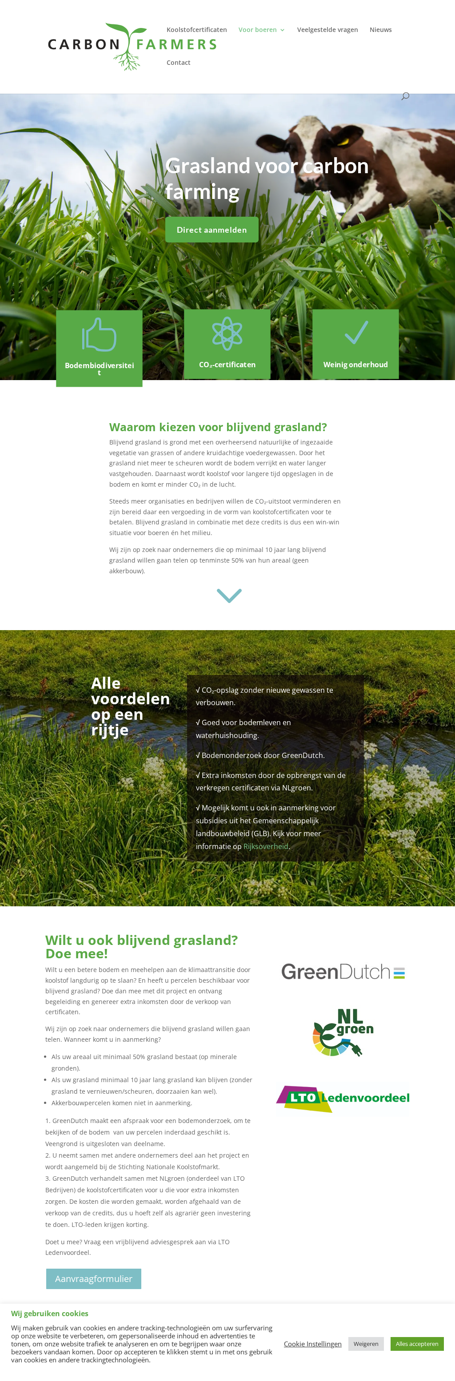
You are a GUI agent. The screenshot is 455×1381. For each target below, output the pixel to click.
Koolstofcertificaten (197, 30)
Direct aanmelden (212, 229)
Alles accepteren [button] (417, 1344)
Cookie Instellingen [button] (313, 1344)
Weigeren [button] (366, 1344)
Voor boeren (258, 30)
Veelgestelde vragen (327, 30)
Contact (179, 63)
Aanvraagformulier (93, 1279)
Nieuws (381, 30)
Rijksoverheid (265, 846)
